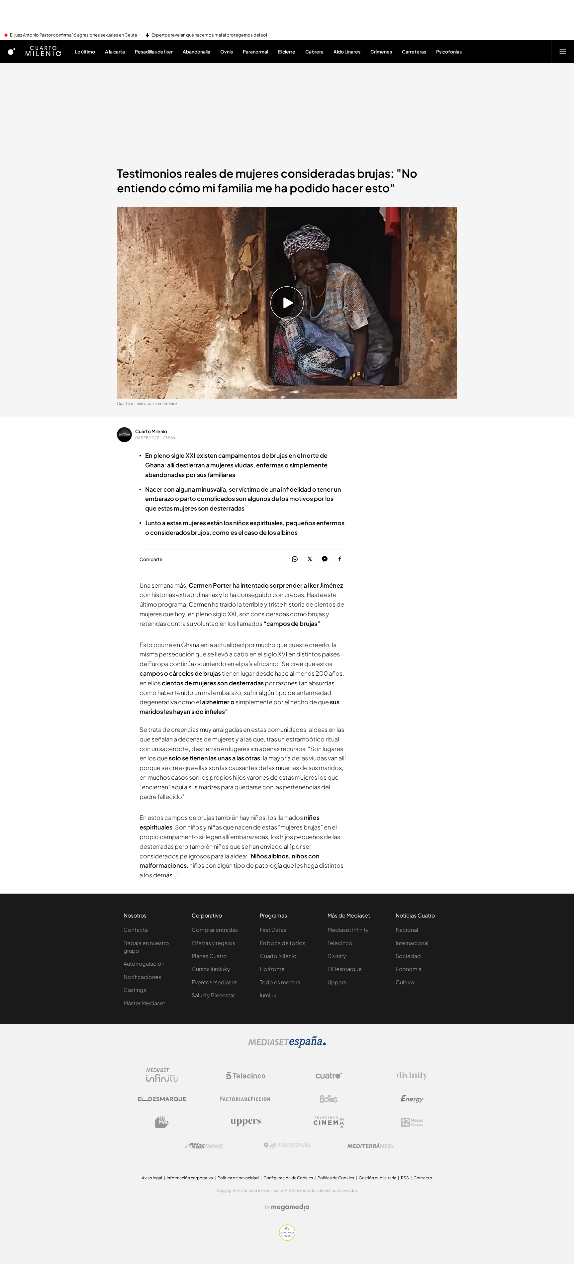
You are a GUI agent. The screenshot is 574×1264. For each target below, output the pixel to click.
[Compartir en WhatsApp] (295, 559)
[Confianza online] (287, 1238)
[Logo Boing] (329, 1099)
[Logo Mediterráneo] (370, 1145)
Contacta (136, 929)
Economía (409, 968)
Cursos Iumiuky (211, 968)
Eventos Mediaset (214, 982)
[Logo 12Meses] (412, 1122)
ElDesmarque (345, 968)
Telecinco (340, 942)
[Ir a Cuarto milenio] (43, 51)
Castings (135, 989)
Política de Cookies (336, 1177)
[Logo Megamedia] (290, 1207)
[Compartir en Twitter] (310, 559)
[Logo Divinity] (412, 1075)
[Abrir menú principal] (562, 51)
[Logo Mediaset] (287, 1045)
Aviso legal (152, 1177)
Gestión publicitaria (377, 1177)
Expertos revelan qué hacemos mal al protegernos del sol (209, 35)
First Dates (273, 929)
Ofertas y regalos (213, 942)
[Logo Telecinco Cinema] (329, 1122)
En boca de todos (282, 942)
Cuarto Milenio (151, 431)
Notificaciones (142, 976)
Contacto (423, 1177)
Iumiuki (269, 995)
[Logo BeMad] (162, 1122)
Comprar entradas (215, 929)
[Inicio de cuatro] (11, 51)
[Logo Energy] (412, 1099)
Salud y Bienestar (213, 995)
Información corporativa (190, 1177)
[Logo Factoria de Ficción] (245, 1099)
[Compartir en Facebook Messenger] (325, 559)
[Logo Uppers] (245, 1122)
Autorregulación (144, 963)
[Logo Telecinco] (245, 1075)
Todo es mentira (280, 982)
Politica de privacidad (238, 1177)
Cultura (405, 982)
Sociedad (408, 955)
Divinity (337, 955)
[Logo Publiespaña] (287, 1145)
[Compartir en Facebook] (339, 559)
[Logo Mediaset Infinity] (162, 1075)
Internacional (412, 942)
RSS (405, 1177)
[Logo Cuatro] (329, 1075)
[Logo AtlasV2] (203, 1145)
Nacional (407, 929)
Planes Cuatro (209, 955)
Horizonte (272, 968)
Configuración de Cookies (288, 1177)
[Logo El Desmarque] (162, 1099)
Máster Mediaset (144, 1003)
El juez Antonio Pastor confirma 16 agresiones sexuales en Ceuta (73, 35)
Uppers (337, 982)
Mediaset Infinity (348, 929)
